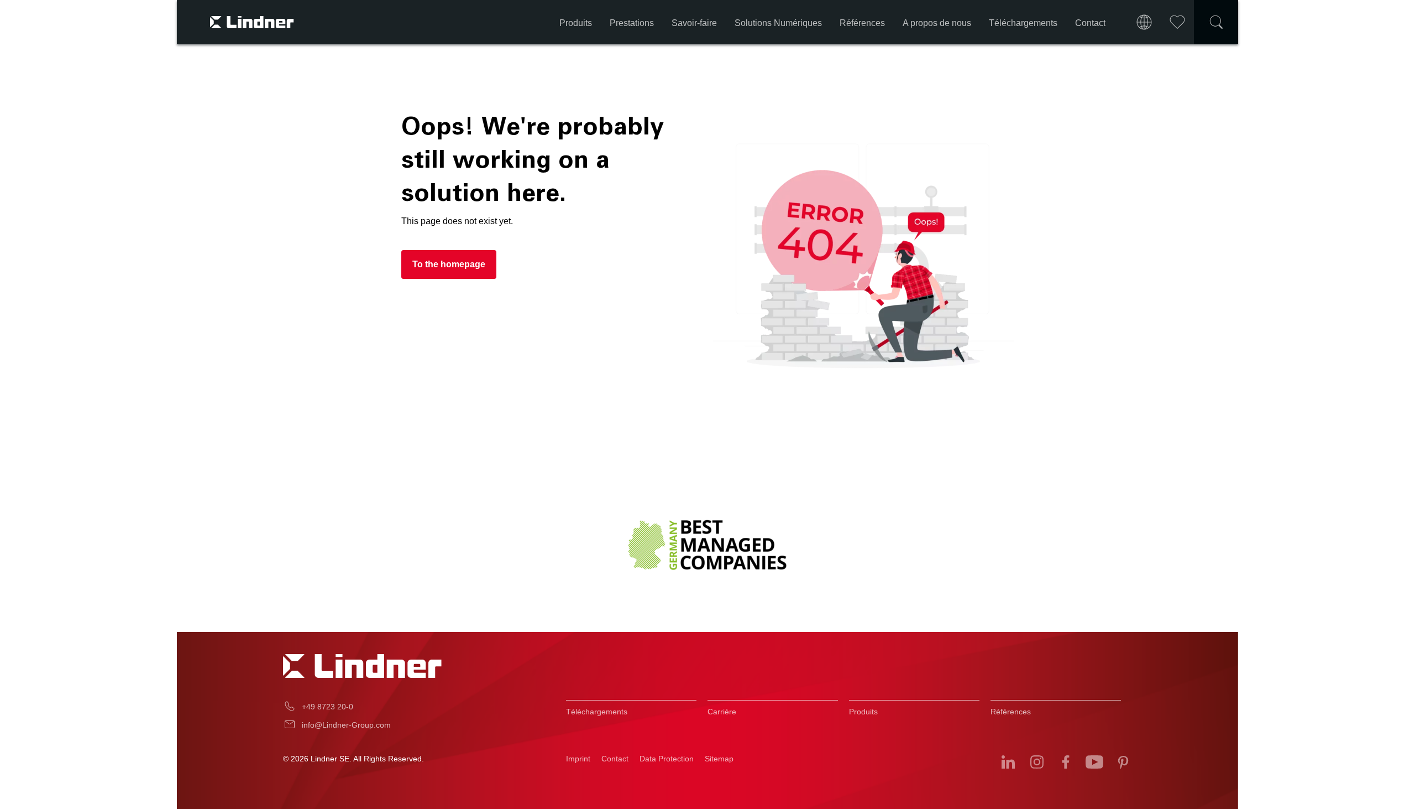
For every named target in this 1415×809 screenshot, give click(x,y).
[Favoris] (1177, 22)
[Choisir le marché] (1144, 22)
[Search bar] (1216, 22)
